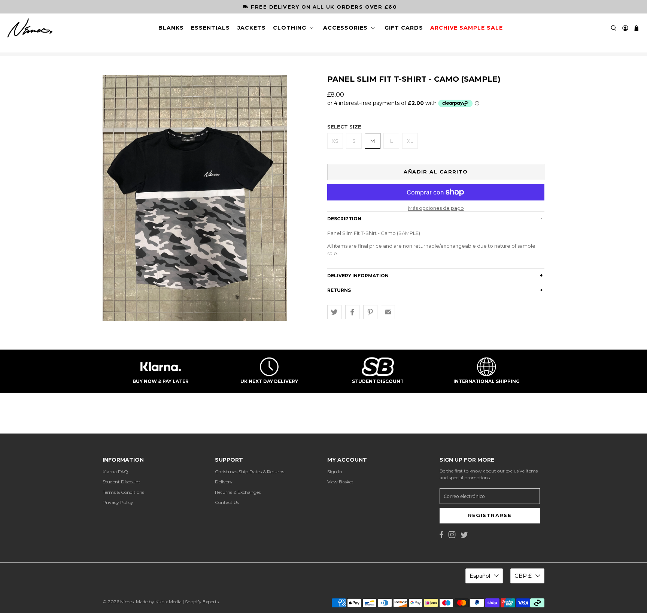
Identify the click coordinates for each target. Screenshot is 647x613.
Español (480, 576)
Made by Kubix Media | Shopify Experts (177, 601)
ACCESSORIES (345, 27)
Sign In (334, 471)
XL (410, 141)
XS (335, 141)
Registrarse (490, 515)
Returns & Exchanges (238, 492)
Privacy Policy (118, 502)
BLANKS (171, 27)
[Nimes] (29, 28)
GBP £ (523, 576)
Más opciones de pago (436, 208)
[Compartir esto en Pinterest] (370, 312)
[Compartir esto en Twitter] (334, 312)
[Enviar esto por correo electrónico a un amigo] (388, 312)
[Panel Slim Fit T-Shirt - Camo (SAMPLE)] (195, 198)
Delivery (224, 481)
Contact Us (227, 502)
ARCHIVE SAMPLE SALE (466, 27)
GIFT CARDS (404, 27)
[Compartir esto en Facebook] (352, 312)
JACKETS (251, 27)
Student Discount (121, 481)
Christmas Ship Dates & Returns (249, 471)
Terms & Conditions (123, 492)
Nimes (127, 601)
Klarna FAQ (115, 471)
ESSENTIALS (210, 27)
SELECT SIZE (344, 127)
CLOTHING (289, 27)
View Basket (340, 481)
